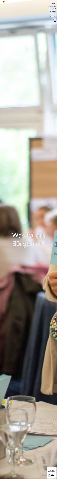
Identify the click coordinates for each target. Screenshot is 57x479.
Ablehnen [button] (49, 475)
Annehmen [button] (52, 475)
